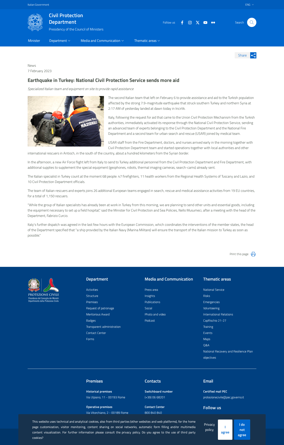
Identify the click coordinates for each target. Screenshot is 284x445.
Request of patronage (100, 308)
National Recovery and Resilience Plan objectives (228, 354)
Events (207, 332)
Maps (206, 339)
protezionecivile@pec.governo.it (223, 397)
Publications (152, 302)
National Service (213, 289)
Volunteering (211, 308)
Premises (92, 302)
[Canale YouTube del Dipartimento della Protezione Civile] (204, 22)
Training (208, 326)
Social (148, 308)
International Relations (218, 314)
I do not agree (242, 429)
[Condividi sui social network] (253, 55)
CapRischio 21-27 (214, 320)
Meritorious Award (98, 314)
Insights (150, 295)
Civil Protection (66, 18)
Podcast (150, 320)
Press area (151, 289)
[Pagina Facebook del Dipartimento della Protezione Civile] (181, 22)
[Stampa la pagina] (253, 254)
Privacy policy (209, 427)
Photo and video (155, 314)
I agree (225, 429)
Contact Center (96, 332)
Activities (92, 289)
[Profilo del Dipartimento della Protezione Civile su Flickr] (211, 22)
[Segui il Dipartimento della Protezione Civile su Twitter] (196, 22)
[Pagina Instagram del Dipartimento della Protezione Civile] (188, 22)
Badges (91, 320)
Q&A (206, 345)
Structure (92, 295)
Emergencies (211, 302)
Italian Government (38, 5)
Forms (90, 339)
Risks (206, 295)
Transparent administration (103, 326)
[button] (251, 22)
